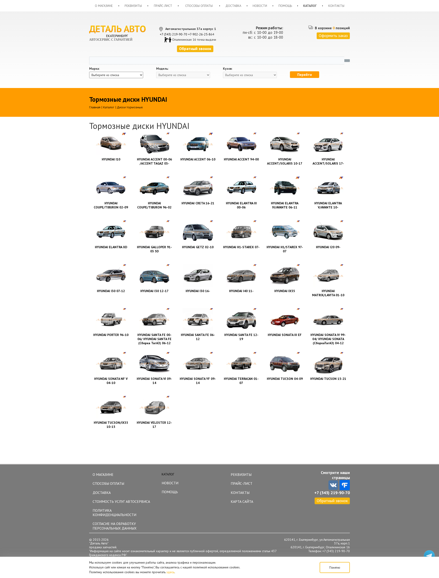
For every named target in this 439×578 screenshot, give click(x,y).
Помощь (285, 6)
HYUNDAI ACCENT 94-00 (241, 159)
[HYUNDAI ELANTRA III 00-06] (241, 187)
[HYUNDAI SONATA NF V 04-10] (111, 363)
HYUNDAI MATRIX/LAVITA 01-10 (328, 293)
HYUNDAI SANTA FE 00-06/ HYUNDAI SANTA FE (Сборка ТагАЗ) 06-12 (154, 339)
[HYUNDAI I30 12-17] (154, 275)
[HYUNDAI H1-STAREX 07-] (241, 231)
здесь (170, 572)
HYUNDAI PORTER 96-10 (110, 335)
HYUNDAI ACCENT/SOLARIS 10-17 (284, 161)
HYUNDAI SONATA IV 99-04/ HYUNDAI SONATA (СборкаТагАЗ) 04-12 (328, 339)
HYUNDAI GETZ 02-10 (198, 247)
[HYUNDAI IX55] (284, 275)
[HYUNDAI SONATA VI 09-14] (154, 363)
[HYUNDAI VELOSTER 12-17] (154, 407)
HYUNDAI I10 (111, 159)
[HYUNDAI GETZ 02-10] (197, 231)
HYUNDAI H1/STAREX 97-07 (285, 249)
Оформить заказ (333, 35)
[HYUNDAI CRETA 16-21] (197, 187)
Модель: (162, 69)
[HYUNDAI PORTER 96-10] (111, 319)
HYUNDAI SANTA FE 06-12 (198, 337)
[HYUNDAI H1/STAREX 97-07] (284, 231)
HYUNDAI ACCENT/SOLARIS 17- (328, 161)
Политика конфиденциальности (114, 512)
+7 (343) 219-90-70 (173, 34)
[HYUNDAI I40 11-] (241, 275)
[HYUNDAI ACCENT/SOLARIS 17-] (328, 144)
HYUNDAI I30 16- (198, 291)
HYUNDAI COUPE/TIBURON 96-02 (154, 205)
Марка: (94, 69)
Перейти (304, 74)
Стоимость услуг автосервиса (121, 501)
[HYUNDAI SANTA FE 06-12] (197, 319)
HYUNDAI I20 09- (328, 247)
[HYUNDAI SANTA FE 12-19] (241, 319)
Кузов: (227, 69)
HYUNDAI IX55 (284, 291)
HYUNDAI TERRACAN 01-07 (241, 381)
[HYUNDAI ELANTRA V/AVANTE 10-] (328, 187)
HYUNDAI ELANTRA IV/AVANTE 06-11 (284, 205)
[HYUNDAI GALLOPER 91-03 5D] (154, 231)
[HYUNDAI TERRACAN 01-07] (241, 363)
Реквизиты (133, 6)
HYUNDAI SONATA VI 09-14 (154, 381)
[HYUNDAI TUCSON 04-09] (284, 363)
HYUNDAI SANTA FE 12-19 (241, 337)
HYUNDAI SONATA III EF (285, 335)
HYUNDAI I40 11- (241, 291)
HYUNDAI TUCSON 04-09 (285, 379)
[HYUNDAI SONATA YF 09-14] (197, 363)
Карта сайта (242, 501)
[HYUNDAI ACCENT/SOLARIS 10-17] (284, 144)
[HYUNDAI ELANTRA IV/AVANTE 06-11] (284, 187)
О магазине (104, 6)
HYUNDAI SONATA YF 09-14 (198, 381)
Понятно (334, 567)
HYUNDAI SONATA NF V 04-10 (111, 381)
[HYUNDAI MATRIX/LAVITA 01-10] (328, 275)
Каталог (310, 6)
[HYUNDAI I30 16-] (197, 275)
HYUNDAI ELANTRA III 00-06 (241, 205)
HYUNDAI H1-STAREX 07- (241, 247)
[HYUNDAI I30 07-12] (111, 275)
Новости (260, 6)
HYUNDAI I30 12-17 (154, 291)
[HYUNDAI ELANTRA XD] (111, 231)
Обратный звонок (332, 500)
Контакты (336, 6)
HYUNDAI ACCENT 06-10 (197, 159)
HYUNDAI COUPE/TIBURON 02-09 (111, 205)
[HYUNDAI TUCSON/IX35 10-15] (111, 407)
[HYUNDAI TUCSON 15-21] (328, 363)
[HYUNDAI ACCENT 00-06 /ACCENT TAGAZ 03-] (154, 144)
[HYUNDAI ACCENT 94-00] (241, 144)
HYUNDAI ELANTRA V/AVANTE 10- (328, 205)
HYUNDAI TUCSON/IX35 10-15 (111, 425)
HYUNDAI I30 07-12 (111, 291)
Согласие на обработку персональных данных (115, 525)
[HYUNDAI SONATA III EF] (284, 319)
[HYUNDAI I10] (111, 144)
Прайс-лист (163, 6)
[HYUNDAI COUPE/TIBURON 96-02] (154, 187)
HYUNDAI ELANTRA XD (111, 247)
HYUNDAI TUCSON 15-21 (328, 379)
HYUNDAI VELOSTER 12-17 (154, 425)
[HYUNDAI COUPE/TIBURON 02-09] (111, 187)
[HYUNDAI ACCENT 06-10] (197, 144)
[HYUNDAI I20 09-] (328, 231)
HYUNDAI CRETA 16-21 (198, 203)
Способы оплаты (199, 6)
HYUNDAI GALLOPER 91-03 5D (154, 249)
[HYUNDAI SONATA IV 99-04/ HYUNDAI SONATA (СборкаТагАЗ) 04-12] (328, 319)
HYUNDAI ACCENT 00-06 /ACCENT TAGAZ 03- (154, 161)
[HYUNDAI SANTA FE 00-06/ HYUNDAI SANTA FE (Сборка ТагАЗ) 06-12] (154, 319)
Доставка (233, 6)
